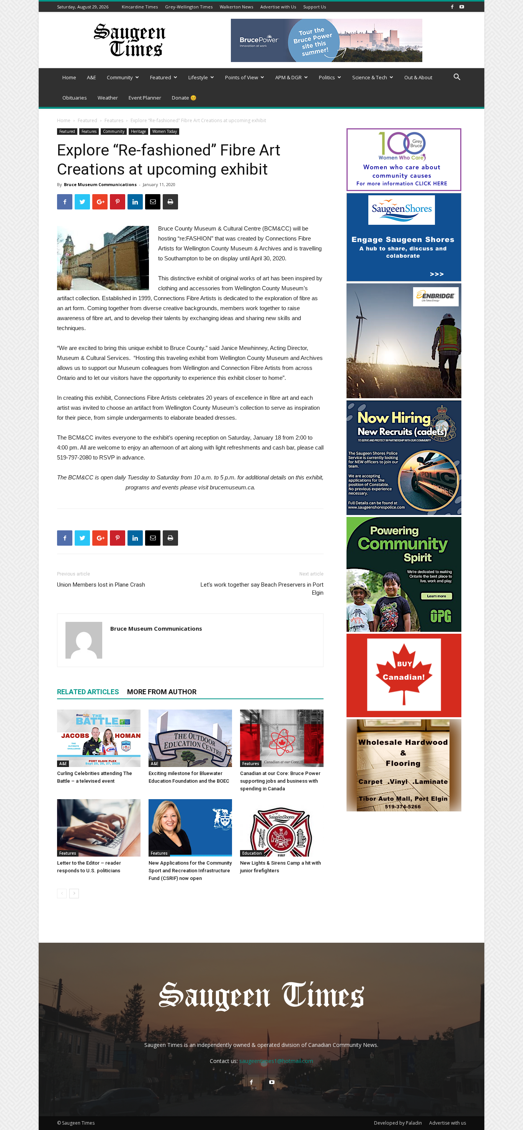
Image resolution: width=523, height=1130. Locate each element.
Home (69, 77)
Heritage (138, 131)
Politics (327, 77)
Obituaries (74, 97)
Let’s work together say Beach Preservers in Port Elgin (262, 588)
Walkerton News (236, 7)
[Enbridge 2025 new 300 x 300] (403, 396)
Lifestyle (198, 77)
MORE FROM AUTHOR (161, 692)
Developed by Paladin (398, 1123)
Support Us (314, 7)
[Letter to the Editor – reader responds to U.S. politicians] (99, 828)
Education (252, 853)
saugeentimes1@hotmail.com (276, 1061)
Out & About (418, 77)
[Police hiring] (403, 513)
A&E (91, 77)
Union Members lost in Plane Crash (101, 584)
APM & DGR (288, 77)
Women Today (164, 131)
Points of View (241, 77)
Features (114, 120)
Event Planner (145, 97)
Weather (108, 97)
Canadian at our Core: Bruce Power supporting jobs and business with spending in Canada (280, 780)
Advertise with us (447, 1123)
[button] (457, 78)
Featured (160, 77)
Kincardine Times (140, 7)
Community (120, 77)
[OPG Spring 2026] (403, 629)
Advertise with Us (278, 7)
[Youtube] (462, 7)
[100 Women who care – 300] (403, 189)
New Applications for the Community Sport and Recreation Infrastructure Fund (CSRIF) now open (190, 870)
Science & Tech (369, 77)
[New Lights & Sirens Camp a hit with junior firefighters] (282, 828)
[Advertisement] (404, 863)
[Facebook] (452, 7)
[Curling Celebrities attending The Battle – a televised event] (99, 738)
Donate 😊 (184, 97)
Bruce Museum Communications (100, 184)
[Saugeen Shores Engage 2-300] (403, 279)
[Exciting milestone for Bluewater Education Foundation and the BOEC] (190, 738)
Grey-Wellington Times (188, 7)
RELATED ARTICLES (88, 692)
